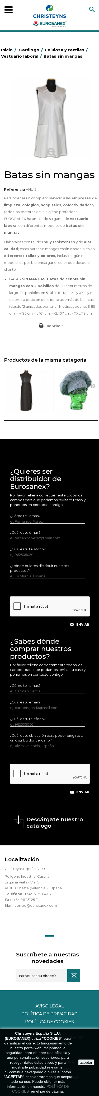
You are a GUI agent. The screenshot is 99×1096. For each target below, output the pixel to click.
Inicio (8, 49)
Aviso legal (49, 1005)
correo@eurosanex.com (36, 905)
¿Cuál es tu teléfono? (28, 549)
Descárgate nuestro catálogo (54, 822)
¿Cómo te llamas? (25, 516)
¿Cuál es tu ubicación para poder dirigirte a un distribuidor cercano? (46, 737)
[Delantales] (26, 390)
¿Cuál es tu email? (25, 532)
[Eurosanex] (50, 17)
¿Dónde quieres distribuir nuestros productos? (39, 568)
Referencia (14, 189)
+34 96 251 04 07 (38, 894)
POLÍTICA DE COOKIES (49, 1021)
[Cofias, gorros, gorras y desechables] (76, 390)
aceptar (86, 1062)
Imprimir (55, 326)
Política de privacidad (49, 1013)
